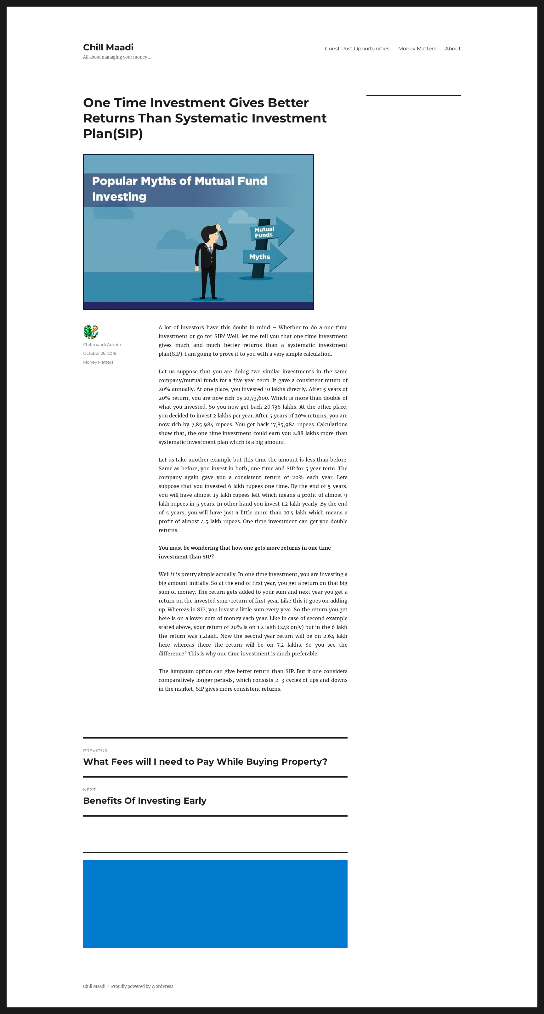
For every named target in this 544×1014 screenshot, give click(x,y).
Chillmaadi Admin (102, 344)
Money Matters (417, 49)
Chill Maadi (108, 47)
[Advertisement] (216, 904)
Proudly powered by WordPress (142, 986)
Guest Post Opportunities (357, 49)
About (453, 49)
